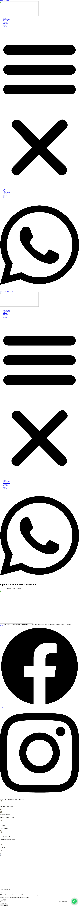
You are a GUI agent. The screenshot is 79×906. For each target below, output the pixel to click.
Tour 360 (5, 23)
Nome (1, 900)
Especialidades (6, 19)
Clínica (5, 22)
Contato (5, 26)
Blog (4, 25)
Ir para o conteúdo (4, 0)
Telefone (2, 903)
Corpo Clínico (6, 21)
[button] (39, 108)
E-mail (2, 902)
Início (4, 18)
